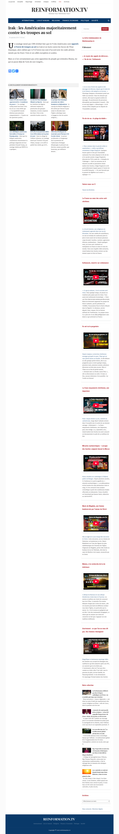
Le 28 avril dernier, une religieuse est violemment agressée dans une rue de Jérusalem (94, 231)
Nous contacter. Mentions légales (92, 809)
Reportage (29, 2)
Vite (60, 2)
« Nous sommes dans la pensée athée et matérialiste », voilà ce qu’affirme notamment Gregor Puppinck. (94, 148)
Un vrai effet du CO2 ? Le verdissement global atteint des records (100, 731)
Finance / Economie (70, 20)
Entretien (38, 2)
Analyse (46, 2)
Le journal (11, 2)
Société (95, 20)
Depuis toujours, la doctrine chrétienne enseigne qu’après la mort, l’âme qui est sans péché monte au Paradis (94, 356)
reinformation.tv (59, 9)
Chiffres (53, 2)
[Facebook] (0, 9)
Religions (56, 20)
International (28, 20)
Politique (85, 20)
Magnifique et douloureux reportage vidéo (95, 659)
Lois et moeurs (43, 20)
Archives (66, 2)
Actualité (20, 2)
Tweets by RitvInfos (88, 190)
